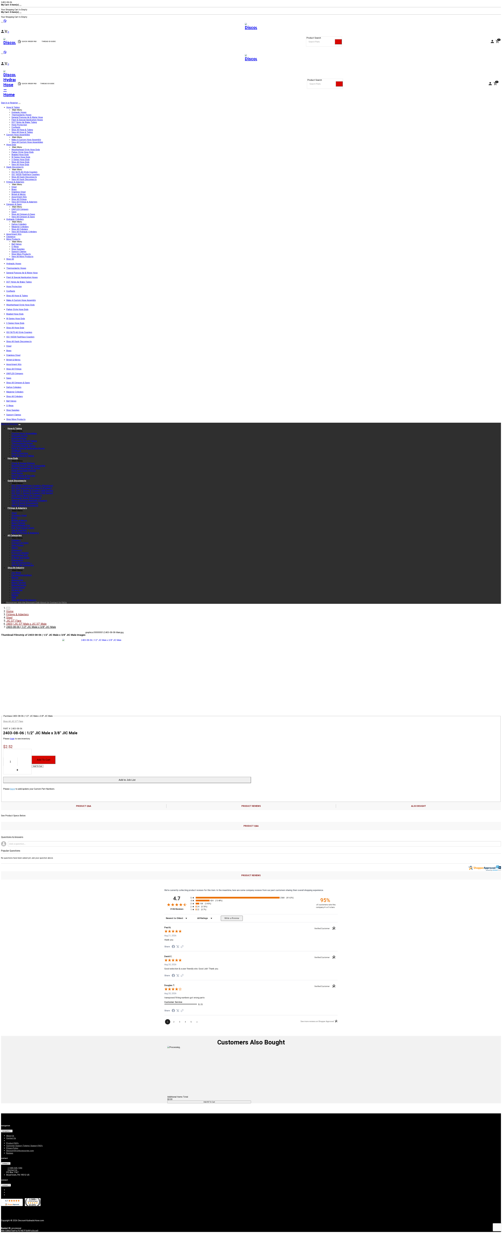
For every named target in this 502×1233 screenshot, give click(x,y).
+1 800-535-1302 (15, 1168)
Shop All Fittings (19, 199)
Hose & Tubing (13, 107)
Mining (15, 595)
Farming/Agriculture (22, 575)
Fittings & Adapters (15, 182)
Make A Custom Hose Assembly (26, 139)
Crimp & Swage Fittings (23, 463)
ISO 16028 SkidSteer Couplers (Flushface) (32, 485)
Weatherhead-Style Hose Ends (26, 149)
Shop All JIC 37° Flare (13, 721)
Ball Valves (17, 244)
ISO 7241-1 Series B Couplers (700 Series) (32, 493)
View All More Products (22, 256)
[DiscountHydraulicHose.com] (251, 58)
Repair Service (19, 582)
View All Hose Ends (20, 164)
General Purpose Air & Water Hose (27, 117)
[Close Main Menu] (19, 103)
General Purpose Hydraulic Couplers (29, 500)
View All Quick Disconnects (24, 179)
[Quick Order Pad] (5, 53)
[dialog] (251, 7)
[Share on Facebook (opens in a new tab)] (173, 947)
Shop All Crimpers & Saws (23, 214)
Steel (14, 187)
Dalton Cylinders (19, 224)
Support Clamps (19, 251)
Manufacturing (19, 585)
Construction (18, 587)
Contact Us (55, 602)
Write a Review (231, 918)
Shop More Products (21, 254)
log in (12, 789)
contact (5, 1163)
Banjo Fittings (18, 523)
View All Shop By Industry (24, 600)
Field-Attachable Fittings (24, 471)
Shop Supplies (18, 249)
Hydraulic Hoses (19, 112)
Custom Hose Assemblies (18, 134)
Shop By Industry (16, 568)
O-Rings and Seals (20, 558)
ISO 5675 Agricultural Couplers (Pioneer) (32, 488)
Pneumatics (17, 560)
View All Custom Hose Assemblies (27, 142)
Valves (15, 548)
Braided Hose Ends (20, 154)
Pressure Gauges (20, 553)
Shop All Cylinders (20, 229)
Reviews (9, 1153)
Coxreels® (17, 550)
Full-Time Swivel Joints (23, 528)
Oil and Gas (17, 590)
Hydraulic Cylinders (15, 219)
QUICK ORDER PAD (29, 84)
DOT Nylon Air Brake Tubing (24, 122)
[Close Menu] (19, 424)
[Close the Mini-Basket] (20, 5)
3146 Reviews (179, 909)
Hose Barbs (17, 473)
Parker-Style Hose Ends (23, 152)
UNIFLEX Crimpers (20, 209)
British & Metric (19, 194)
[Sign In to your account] (2, 64)
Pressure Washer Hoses (23, 446)
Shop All (10, 259)
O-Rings (15, 246)
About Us (44, 602)
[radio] (251, 898)
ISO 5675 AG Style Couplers (24, 172)
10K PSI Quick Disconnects (25, 503)
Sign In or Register (9, 103)
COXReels (16, 451)
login (12, 738)
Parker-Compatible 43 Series (26, 468)
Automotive (17, 580)
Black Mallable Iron (21, 525)
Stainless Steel (19, 192)
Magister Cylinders (20, 226)
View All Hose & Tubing (22, 132)
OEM (14, 597)
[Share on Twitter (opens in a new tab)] (177, 946)
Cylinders (16, 540)
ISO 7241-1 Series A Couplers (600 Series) (32, 490)
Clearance (10, 236)
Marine (15, 577)
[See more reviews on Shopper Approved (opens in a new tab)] (182, 946)
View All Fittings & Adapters (24, 202)
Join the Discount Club (28, 602)
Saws (14, 212)
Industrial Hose (19, 438)
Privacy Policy (12, 1148)
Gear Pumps (18, 545)
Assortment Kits (19, 197)
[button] (6, 64)
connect (5, 1185)
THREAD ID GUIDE (47, 84)
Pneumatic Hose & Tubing (24, 441)
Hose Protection (19, 125)
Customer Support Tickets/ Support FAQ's (24, 1146)
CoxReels (16, 127)
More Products (13, 239)
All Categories (15, 535)
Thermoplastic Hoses (21, 115)
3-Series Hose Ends (21, 159)
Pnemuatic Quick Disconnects (26, 498)
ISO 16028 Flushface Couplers (26, 174)
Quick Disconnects (15, 167)
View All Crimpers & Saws (23, 217)
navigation (6, 1131)
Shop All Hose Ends (20, 162)
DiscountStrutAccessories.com (20, 1151)
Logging (16, 592)
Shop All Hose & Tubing (22, 130)
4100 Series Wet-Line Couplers (27, 495)
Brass (14, 189)
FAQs (64, 602)
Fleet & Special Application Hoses (27, 120)
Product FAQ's (12, 1143)
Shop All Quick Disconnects (24, 177)
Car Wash (16, 572)
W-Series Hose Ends (21, 157)
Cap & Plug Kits (19, 530)
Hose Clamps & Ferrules (23, 476)
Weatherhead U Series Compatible (28, 466)
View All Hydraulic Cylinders (24, 231)
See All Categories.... (22, 563)
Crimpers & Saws (14, 204)
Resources (11, 602)
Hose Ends (11, 144)
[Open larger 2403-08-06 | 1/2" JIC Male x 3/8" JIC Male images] (100, 640)
